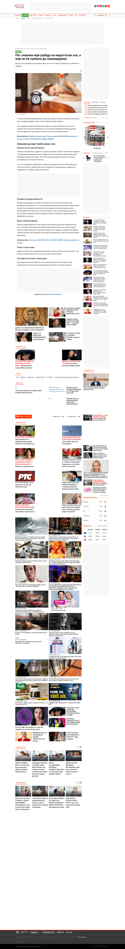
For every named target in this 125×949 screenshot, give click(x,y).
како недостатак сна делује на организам (66, 377)
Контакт (23, 941)
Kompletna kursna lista (102, 525)
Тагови (18, 373)
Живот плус (33, 15)
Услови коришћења (81, 937)
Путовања (48, 15)
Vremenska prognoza (90, 497)
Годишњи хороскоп (98, 153)
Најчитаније (94, 102)
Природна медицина (38, 18)
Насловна (18, 15)
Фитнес (29, 18)
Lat (106, 6)
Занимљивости (62, 15)
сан (17, 377)
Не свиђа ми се (72, 416)
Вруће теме (19, 383)
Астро (54, 15)
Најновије (87, 102)
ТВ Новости (82, 15)
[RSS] (108, 217)
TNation (107, 946)
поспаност (50, 377)
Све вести (86, 217)
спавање (22, 377)
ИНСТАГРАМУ (49, 294)
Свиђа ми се (57, 416)
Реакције (102, 102)
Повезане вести (20, 747)
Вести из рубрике (21, 782)
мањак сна (31, 377)
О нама (74, 937)
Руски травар (49, 18)
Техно (71, 15)
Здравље (25, 15)
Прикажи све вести (90, 117)
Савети (23, 18)
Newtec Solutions (99, 946)
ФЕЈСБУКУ (58, 294)
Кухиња (40, 15)
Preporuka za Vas (21, 346)
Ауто (75, 15)
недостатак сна (40, 377)
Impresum (18, 941)
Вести (17, 18)
